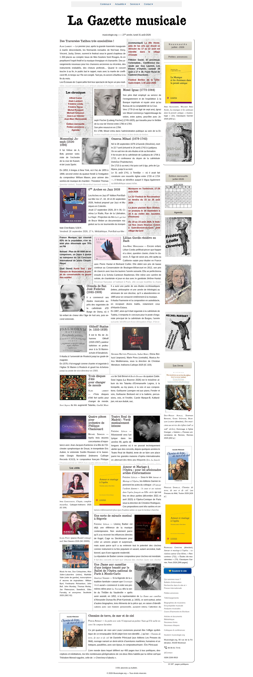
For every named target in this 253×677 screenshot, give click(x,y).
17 (167, 200)
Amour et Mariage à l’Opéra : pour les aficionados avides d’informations (142, 469)
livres (178, 365)
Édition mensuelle (75, 124)
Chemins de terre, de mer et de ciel (111, 615)
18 (171, 200)
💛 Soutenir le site (178, 571)
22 (185, 200)
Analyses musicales (172, 608)
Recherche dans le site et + (175, 585)
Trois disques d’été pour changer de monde (96, 380)
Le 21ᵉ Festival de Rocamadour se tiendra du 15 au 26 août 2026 (144, 200)
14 (182, 196)
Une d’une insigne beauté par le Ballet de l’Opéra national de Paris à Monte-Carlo (113, 569)
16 (189, 196)
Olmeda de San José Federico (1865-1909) (96, 289)
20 (178, 200)
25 (171, 203)
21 (182, 200)
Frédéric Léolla (75, 104)
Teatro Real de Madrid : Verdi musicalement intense (121, 421)
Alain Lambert (75, 101)
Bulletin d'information (172, 582)
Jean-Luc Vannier (75, 116)
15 (185, 196)
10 (167, 196)
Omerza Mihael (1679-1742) (129, 138)
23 (189, 200)
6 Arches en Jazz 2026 (104, 189)
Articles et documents (173, 616)
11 (171, 196)
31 (167, 206)
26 (174, 203)
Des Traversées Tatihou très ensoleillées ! (87, 41)
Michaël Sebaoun (75, 113)
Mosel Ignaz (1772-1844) (139, 89)
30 (189, 203)
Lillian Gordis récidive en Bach (139, 239)
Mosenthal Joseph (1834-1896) (69, 141)
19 (174, 200)
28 (182, 203)
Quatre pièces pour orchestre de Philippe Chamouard (97, 422)
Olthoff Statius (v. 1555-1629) (98, 328)
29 (185, 203)
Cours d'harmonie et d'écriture (176, 611)
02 (189, 190)
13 (178, 196)
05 (174, 193)
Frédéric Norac (75, 107)
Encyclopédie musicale (173, 606)
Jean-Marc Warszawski (75, 119)
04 (171, 193)
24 (167, 203)
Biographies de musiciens (174, 603)
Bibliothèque (169, 619)
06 (178, 193)
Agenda (75, 130)
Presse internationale (173, 588)
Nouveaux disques (171, 625)
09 (189, 193)
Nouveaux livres (170, 622)
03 (167, 193)
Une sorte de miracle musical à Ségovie (113, 517)
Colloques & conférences (174, 630)
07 (182, 193)
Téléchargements (171, 598)
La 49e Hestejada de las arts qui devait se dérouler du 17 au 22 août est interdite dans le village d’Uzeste (144, 49)
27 (178, 203)
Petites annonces (75, 127)
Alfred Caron (75, 98)
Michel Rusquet (75, 110)
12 (174, 196)
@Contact (168, 653)
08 (185, 193)
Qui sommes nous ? (172, 579)
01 (185, 190)
